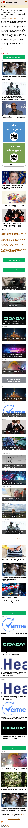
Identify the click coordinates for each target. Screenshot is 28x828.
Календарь (3, 6)
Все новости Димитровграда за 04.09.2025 (11, 51)
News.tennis (5, 343)
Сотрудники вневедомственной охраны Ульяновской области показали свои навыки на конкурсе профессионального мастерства (13, 250)
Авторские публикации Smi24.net (14, 57)
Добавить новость (5, 53)
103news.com (5, 519)
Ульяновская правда (12, 18)
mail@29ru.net (9, 826)
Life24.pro (4, 275)
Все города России (14, 748)
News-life (4, 326)
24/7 (21, 814)
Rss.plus (4, 170)
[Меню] (26, 2)
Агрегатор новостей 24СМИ (14, 538)
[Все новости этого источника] (17, 18)
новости (13, 814)
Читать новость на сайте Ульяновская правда (11, 48)
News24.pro (5, 292)
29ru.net (4, 359)
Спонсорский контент (14, 613)
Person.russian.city (6, 486)
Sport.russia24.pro (6, 470)
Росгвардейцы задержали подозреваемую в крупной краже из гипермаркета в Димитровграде (13, 234)
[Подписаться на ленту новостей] (2, 822)
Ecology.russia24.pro (7, 503)
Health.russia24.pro (7, 453)
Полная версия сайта (14, 819)
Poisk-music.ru (5, 386)
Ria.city (4, 403)
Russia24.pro (5, 310)
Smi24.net (4, 60)
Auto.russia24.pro (6, 436)
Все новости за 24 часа (14, 270)
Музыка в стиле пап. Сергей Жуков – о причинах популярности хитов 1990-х (12, 245)
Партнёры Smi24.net (14, 260)
